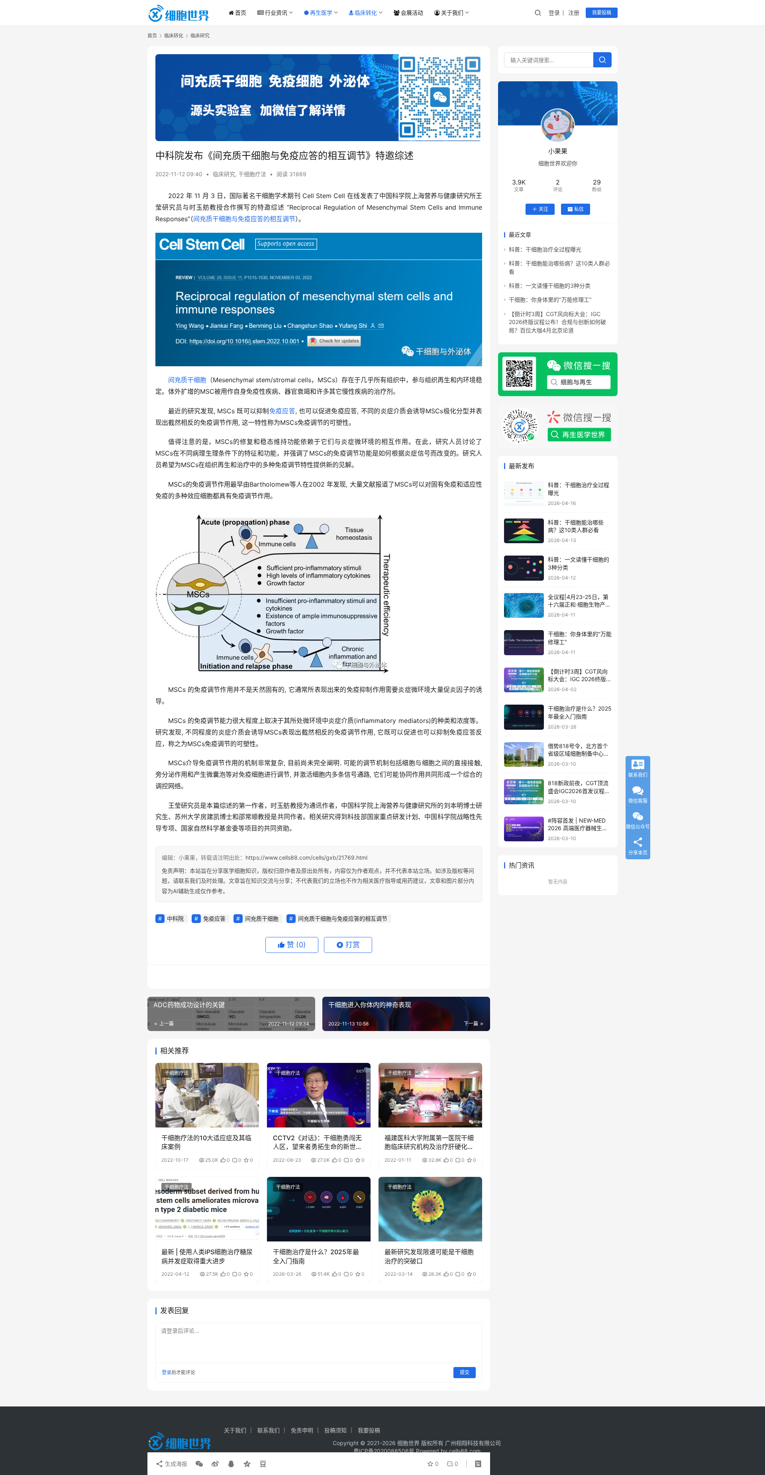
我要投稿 (601, 13)
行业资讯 (276, 12)
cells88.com (465, 1451)
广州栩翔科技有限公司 (473, 1443)
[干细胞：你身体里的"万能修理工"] (524, 642)
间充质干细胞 (187, 380)
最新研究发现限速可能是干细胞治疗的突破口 (429, 1256)
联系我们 (268, 1430)
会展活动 (412, 12)
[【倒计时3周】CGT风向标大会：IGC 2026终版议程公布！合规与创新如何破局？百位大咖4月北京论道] (524, 680)
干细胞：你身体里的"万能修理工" (550, 299)
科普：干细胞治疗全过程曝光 (545, 249)
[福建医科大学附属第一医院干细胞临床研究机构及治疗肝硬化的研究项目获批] (430, 1095)
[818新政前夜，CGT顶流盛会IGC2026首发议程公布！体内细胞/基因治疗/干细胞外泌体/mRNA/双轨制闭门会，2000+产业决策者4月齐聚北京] (524, 791)
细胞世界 (408, 1443)
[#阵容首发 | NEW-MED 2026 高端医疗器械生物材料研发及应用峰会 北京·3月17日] (524, 829)
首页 (240, 12)
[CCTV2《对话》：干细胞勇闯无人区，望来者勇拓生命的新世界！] (319, 1095)
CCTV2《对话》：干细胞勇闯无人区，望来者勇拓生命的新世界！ (317, 1142)
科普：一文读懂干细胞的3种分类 (549, 285)
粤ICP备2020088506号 (383, 1451)
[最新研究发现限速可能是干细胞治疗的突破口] (430, 1209)
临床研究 (224, 174)
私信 (579, 209)
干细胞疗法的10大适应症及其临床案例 (206, 1142)
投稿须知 (335, 1430)
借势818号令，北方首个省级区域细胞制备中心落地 (578, 753)
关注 (543, 209)
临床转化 (366, 12)
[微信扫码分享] (199, 1464)
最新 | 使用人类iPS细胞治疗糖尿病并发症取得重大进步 (207, 1256)
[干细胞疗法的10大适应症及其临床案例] (207, 1095)
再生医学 (321, 12)
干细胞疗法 (252, 174)
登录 (554, 12)
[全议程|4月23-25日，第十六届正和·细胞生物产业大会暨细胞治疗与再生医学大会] (524, 605)
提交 (464, 1372)
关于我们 (452, 12)
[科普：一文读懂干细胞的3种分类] (524, 568)
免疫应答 (282, 411)
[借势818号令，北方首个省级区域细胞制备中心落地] (524, 754)
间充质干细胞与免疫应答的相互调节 (244, 219)
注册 (573, 12)
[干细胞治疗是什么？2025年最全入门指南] (319, 1209)
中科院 (175, 918)
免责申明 (302, 1430)
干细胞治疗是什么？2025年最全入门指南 (316, 1256)
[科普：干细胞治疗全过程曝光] (524, 493)
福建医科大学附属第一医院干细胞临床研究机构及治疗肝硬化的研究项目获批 (429, 1142)
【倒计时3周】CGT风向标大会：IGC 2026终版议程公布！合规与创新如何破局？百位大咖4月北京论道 (557, 322)
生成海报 (175, 1463)
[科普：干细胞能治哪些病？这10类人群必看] (524, 531)
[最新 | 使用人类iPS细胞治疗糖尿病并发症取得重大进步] (207, 1209)
